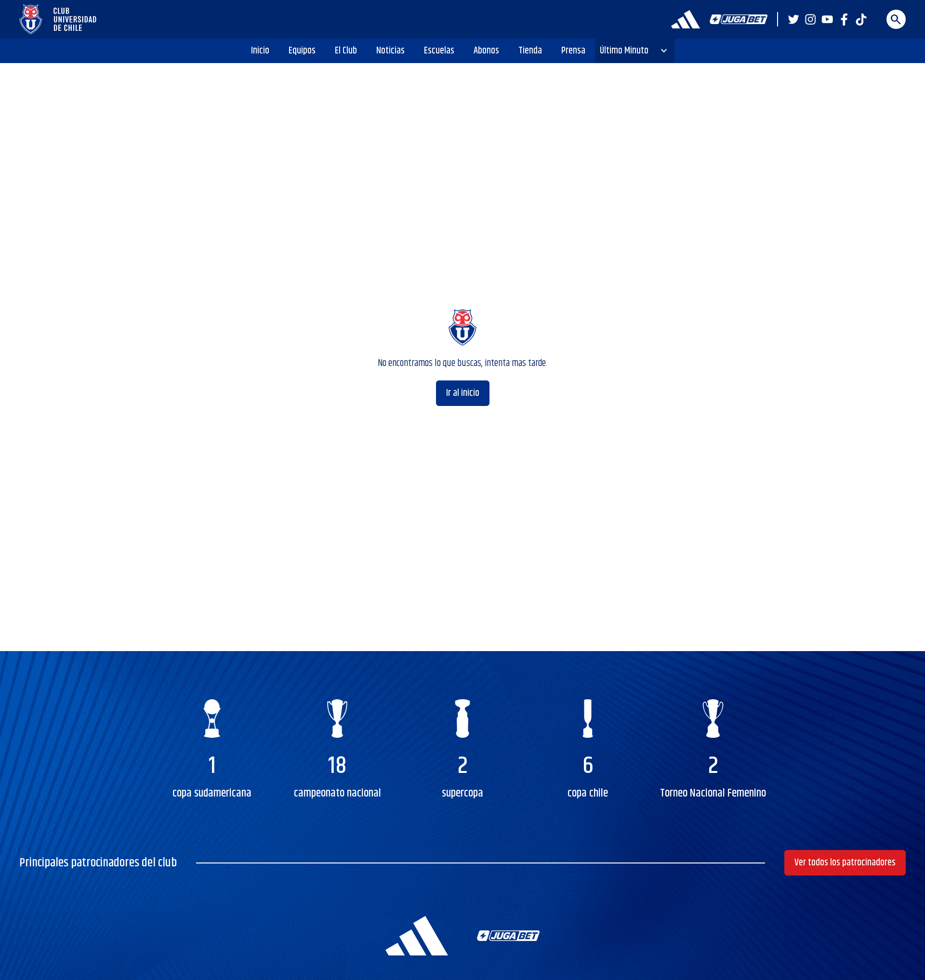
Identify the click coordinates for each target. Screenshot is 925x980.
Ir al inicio (462, 393)
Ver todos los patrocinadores (845, 862)
